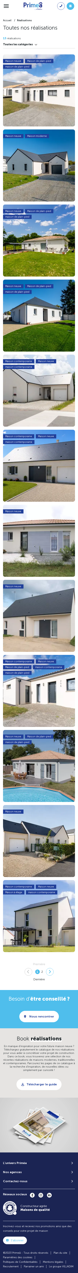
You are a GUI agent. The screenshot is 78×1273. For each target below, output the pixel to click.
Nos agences (12, 1172)
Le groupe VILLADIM (61, 1266)
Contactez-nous (15, 1181)
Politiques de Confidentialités (20, 1262)
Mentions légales (53, 1262)
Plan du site (60, 1252)
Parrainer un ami (34, 1266)
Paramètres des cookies (17, 1257)
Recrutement (11, 1266)
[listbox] (20, 44)
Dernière (39, 979)
